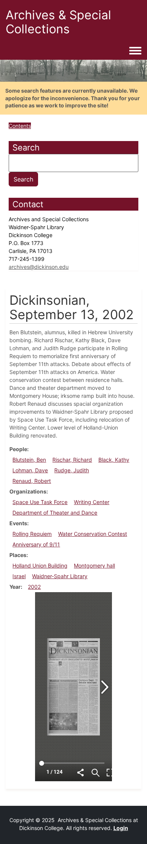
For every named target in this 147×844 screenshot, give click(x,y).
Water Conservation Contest (92, 534)
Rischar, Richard (72, 459)
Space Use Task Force (39, 502)
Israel (19, 576)
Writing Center (91, 502)
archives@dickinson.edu (39, 267)
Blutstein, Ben (29, 459)
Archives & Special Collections (58, 22)
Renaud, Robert (31, 481)
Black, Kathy (113, 459)
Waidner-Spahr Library (59, 576)
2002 (34, 586)
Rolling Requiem (32, 534)
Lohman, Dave (30, 470)
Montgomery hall (94, 565)
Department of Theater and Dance (54, 512)
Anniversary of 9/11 (36, 544)
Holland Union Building (39, 565)
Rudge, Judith (71, 470)
